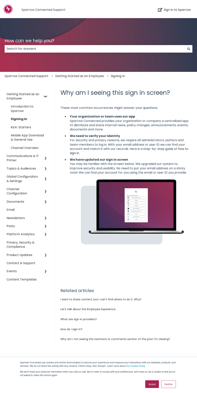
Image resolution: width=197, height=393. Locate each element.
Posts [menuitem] (11, 226)
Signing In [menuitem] (19, 119)
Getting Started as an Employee (79, 76)
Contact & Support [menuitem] (21, 263)
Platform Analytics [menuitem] (21, 234)
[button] (46, 94)
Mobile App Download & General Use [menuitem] (27, 137)
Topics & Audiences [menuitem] (21, 168)
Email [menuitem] (11, 209)
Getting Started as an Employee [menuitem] (23, 96)
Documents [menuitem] (15, 201)
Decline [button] (168, 384)
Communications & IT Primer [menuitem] (23, 158)
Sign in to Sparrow (177, 10)
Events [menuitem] (12, 271)
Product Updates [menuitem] (19, 255)
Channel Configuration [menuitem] (17, 191)
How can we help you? (29, 41)
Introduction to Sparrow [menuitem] (22, 108)
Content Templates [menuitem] (22, 279)
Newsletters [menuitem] (16, 218)
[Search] (188, 48)
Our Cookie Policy (135, 365)
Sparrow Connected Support (43, 10)
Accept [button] (152, 384)
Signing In (118, 76)
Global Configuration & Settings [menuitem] (22, 178)
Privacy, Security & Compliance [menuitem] (20, 244)
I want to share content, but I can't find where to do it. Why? (100, 299)
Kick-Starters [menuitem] (21, 127)
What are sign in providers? (78, 319)
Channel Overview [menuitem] (24, 148)
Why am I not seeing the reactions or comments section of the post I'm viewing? (115, 339)
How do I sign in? (71, 329)
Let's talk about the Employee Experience (88, 309)
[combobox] (95, 48)
